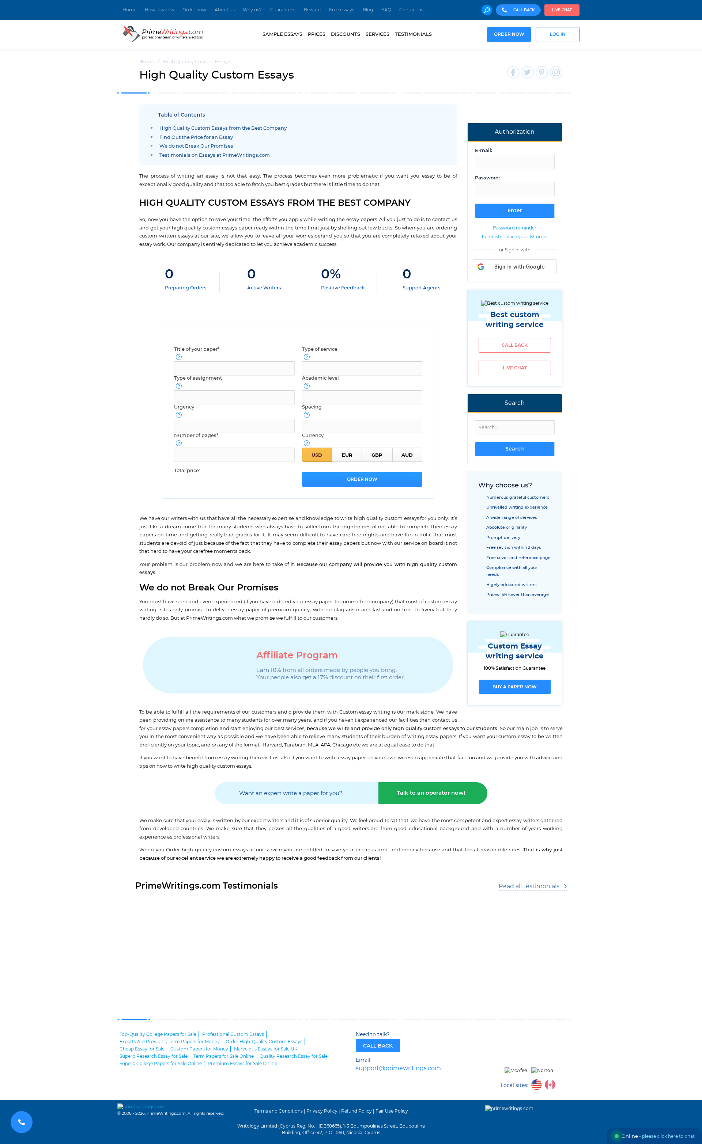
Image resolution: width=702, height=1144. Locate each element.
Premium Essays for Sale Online (242, 1063)
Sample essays (282, 34)
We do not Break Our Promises (196, 146)
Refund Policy (356, 1111)
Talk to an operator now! (431, 793)
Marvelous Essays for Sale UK (266, 1049)
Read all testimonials (529, 886)
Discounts (345, 34)
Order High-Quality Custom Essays (264, 1042)
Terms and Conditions (278, 1111)
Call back (515, 345)
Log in (558, 35)
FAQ (386, 10)
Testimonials (413, 34)
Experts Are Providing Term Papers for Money (170, 1042)
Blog (368, 10)
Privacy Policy (321, 1111)
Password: (487, 178)
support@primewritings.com (398, 1068)
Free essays (341, 10)
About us (225, 10)
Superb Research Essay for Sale (154, 1056)
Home (129, 10)
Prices (316, 34)
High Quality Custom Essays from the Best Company (223, 128)
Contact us (411, 10)
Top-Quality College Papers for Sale (158, 1034)
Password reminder (514, 228)
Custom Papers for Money (199, 1049)
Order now (194, 10)
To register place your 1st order (514, 237)
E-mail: (483, 150)
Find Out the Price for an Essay (196, 137)
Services (377, 34)
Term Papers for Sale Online (223, 1056)
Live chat (562, 10)
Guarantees (282, 10)
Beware (312, 10)
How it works (159, 10)
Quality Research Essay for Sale (294, 1056)
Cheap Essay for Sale (142, 1049)
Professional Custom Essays (233, 1034)
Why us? (252, 10)
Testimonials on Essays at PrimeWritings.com (214, 155)
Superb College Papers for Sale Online (161, 1063)
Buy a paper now (514, 687)
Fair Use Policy (391, 1111)
